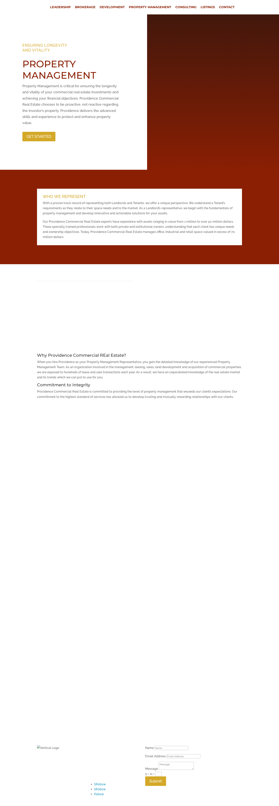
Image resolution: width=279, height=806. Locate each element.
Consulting (185, 7)
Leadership (60, 7)
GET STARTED (39, 136)
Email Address (155, 756)
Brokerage (85, 7)
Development (112, 7)
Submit (155, 781)
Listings (208, 7)
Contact (227, 7)
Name (149, 748)
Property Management (150, 7)
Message (151, 769)
